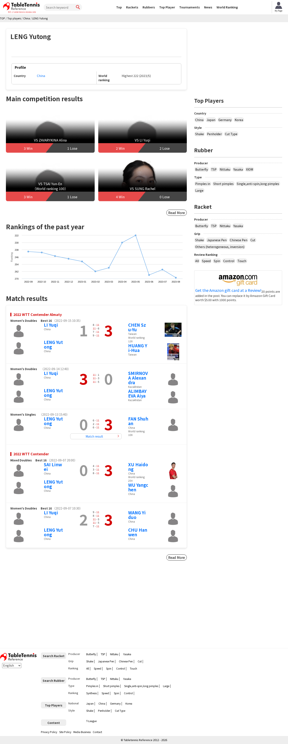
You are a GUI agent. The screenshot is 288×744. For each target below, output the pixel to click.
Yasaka (238, 169)
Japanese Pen (217, 240)
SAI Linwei (53, 466)
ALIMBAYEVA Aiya (137, 393)
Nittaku (225, 169)
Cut (252, 240)
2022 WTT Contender (31, 453)
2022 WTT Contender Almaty (37, 314)
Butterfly (201, 169)
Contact (97, 732)
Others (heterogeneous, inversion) (219, 247)
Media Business (82, 732)
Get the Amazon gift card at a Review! (228, 290)
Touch (241, 261)
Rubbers (149, 7)
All (197, 261)
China (41, 76)
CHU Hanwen (137, 532)
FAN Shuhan (138, 421)
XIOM (249, 169)
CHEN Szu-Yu (137, 327)
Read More (176, 212)
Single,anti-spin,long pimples (258, 184)
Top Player (167, 7)
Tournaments (189, 7)
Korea (239, 120)
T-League (91, 721)
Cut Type (231, 134)
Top (119, 7)
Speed (206, 261)
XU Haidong (138, 466)
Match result (94, 436)
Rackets (132, 7)
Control (228, 261)
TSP (214, 169)
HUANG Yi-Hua (137, 347)
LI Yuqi (51, 325)
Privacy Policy (49, 732)
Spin (217, 261)
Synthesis (91, 693)
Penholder (214, 134)
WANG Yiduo (137, 514)
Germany (224, 120)
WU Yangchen (138, 487)
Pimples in (202, 184)
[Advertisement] (42, 606)
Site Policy (65, 732)
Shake (199, 134)
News (208, 7)
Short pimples (223, 184)
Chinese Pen (238, 240)
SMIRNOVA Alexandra (138, 377)
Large (199, 190)
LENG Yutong (53, 344)
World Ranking (227, 7)
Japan (211, 120)
